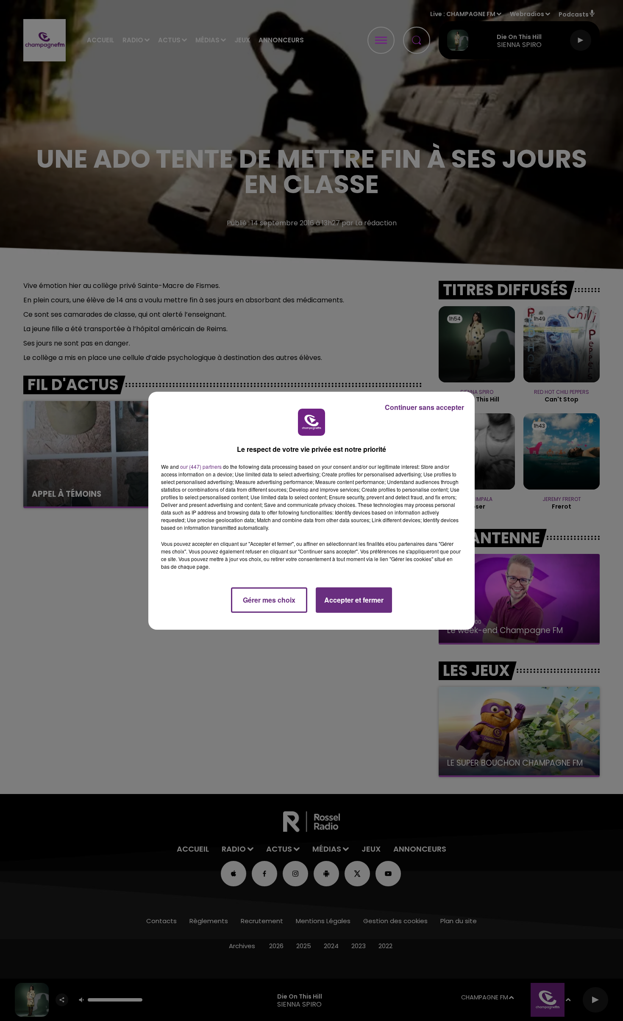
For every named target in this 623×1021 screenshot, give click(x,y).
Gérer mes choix (269, 600)
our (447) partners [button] (201, 466)
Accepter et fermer (354, 600)
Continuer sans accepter (424, 407)
